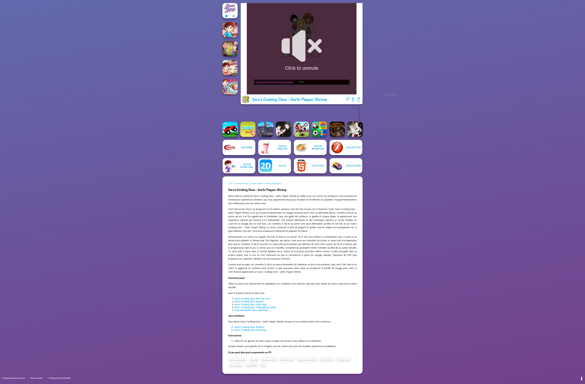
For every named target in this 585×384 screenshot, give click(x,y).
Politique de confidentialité (59, 378)
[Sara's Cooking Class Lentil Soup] (230, 29)
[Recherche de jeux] (234, 16)
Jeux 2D (253, 360)
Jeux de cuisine (256, 183)
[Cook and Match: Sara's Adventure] (230, 48)
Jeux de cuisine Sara (273, 183)
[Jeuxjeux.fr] (226, 16)
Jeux (230, 183)
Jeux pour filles (241, 183)
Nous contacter (37, 378)
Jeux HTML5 (251, 366)
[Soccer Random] (301, 129)
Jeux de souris (343, 360)
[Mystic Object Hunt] (337, 129)
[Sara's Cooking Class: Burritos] (230, 67)
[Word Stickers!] (247, 129)
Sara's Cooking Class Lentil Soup (250, 304)
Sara (263, 366)
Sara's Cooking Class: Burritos (249, 301)
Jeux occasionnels (237, 360)
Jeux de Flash (326, 360)
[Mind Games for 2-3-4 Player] (319, 129)
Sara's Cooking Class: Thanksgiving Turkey (255, 307)
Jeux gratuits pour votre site (14, 378)
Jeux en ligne (235, 366)
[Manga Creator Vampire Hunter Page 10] (355, 129)
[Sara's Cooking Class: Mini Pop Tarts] (230, 86)
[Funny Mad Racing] (230, 129)
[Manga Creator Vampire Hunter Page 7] (283, 129)
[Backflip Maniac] (265, 129)
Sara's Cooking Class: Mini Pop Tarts (252, 298)
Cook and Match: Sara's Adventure (251, 310)
